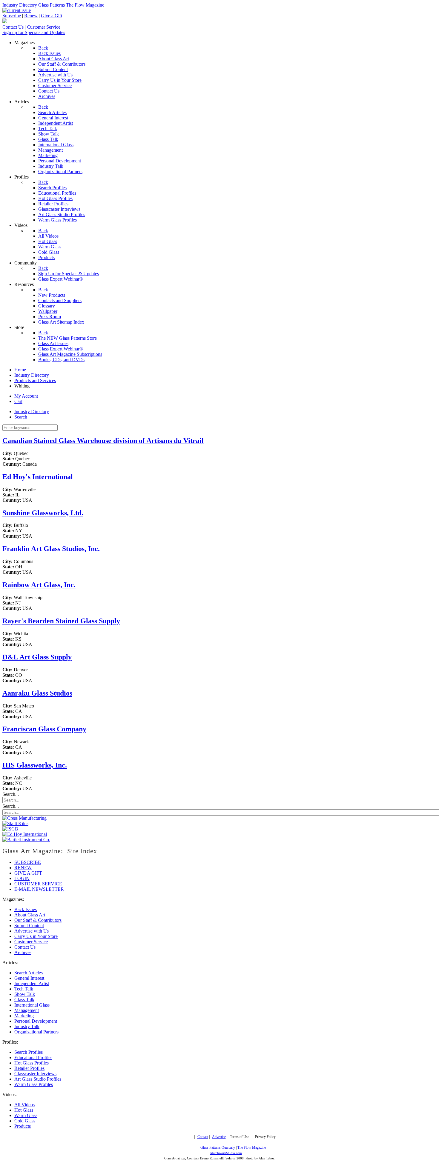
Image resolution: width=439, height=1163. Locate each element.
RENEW (23, 867)
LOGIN (22, 878)
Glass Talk (24, 999)
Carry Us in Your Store (36, 936)
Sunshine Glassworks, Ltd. (42, 513)
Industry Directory (19, 4)
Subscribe (11, 15)
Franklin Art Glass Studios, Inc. (51, 549)
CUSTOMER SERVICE (38, 883)
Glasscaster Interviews (35, 1073)
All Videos (24, 1104)
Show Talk (24, 994)
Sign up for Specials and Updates (33, 32)
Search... (10, 794)
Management (26, 1010)
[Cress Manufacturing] (24, 818)
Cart (18, 401)
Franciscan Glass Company (44, 729)
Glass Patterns (51, 4)
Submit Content (29, 925)
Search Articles (28, 972)
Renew (31, 15)
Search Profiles (28, 1052)
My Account (26, 396)
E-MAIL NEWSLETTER (39, 889)
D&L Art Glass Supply (37, 657)
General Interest (29, 978)
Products (22, 1126)
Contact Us (13, 27)
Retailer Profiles (29, 1068)
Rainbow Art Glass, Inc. (39, 585)
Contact (202, 1137)
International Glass (32, 1004)
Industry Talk (26, 1026)
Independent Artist (31, 983)
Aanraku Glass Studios (37, 693)
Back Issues (25, 909)
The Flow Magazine (85, 4)
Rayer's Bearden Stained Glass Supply (61, 621)
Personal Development (35, 1021)
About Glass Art (29, 914)
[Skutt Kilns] (15, 823)
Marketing (24, 1015)
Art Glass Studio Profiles (37, 1079)
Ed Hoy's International (37, 477)
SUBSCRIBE (27, 862)
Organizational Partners (36, 1031)
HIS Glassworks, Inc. (34, 765)
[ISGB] (10, 828)
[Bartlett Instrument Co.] (26, 839)
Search (20, 416)
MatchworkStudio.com (226, 1153)
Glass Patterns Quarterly (217, 1148)
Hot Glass (23, 1110)
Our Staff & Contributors (38, 920)
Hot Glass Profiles (31, 1062)
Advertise (219, 1137)
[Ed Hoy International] (24, 834)
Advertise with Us (31, 930)
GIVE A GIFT (28, 873)
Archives (22, 952)
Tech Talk (23, 988)
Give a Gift (51, 15)
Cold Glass (24, 1120)
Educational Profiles (33, 1057)
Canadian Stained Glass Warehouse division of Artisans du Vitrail (103, 440)
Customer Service (43, 27)
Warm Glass (25, 1115)
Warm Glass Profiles (33, 1084)
